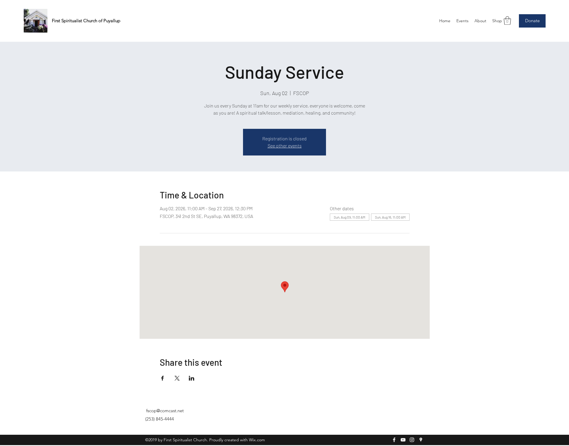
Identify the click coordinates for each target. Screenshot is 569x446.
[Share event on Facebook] (162, 378)
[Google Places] (421, 440)
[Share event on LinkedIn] (191, 378)
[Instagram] (412, 440)
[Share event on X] (177, 378)
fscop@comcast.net (165, 410)
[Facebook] (394, 440)
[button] (507, 20)
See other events (285, 145)
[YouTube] (403, 440)
